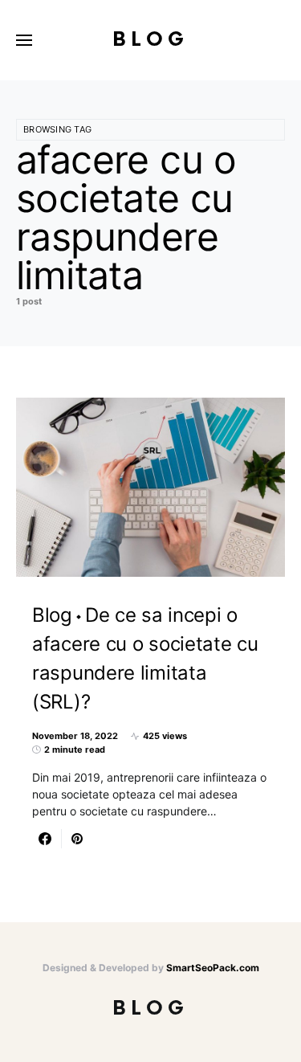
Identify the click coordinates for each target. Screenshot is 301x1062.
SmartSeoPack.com (212, 968)
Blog (150, 39)
